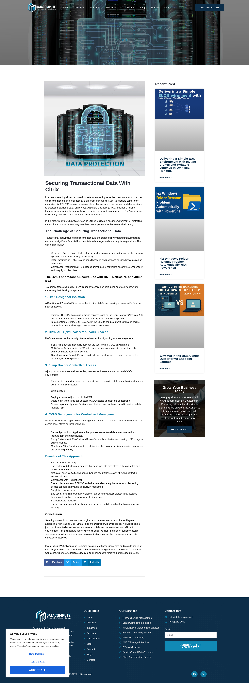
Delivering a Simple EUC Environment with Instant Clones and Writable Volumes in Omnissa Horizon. (178, 164)
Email (167, 629)
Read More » (166, 178)
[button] (54, 562)
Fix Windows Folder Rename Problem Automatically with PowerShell (174, 263)
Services (110, 7)
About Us (79, 7)
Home (66, 7)
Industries (95, 7)
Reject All (37, 662)
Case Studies (127, 7)
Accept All (37, 670)
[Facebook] (194, 674)
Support (155, 7)
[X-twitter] (203, 674)
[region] (37, 653)
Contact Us (170, 7)
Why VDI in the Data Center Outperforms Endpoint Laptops (179, 358)
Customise (37, 654)
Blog (142, 7)
